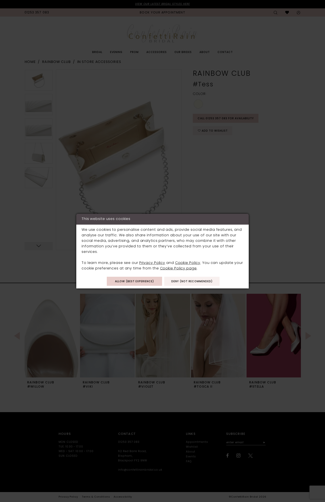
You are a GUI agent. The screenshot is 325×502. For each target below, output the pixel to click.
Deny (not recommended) (192, 281)
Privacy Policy (152, 263)
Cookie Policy (188, 263)
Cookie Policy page (178, 268)
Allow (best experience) (134, 281)
